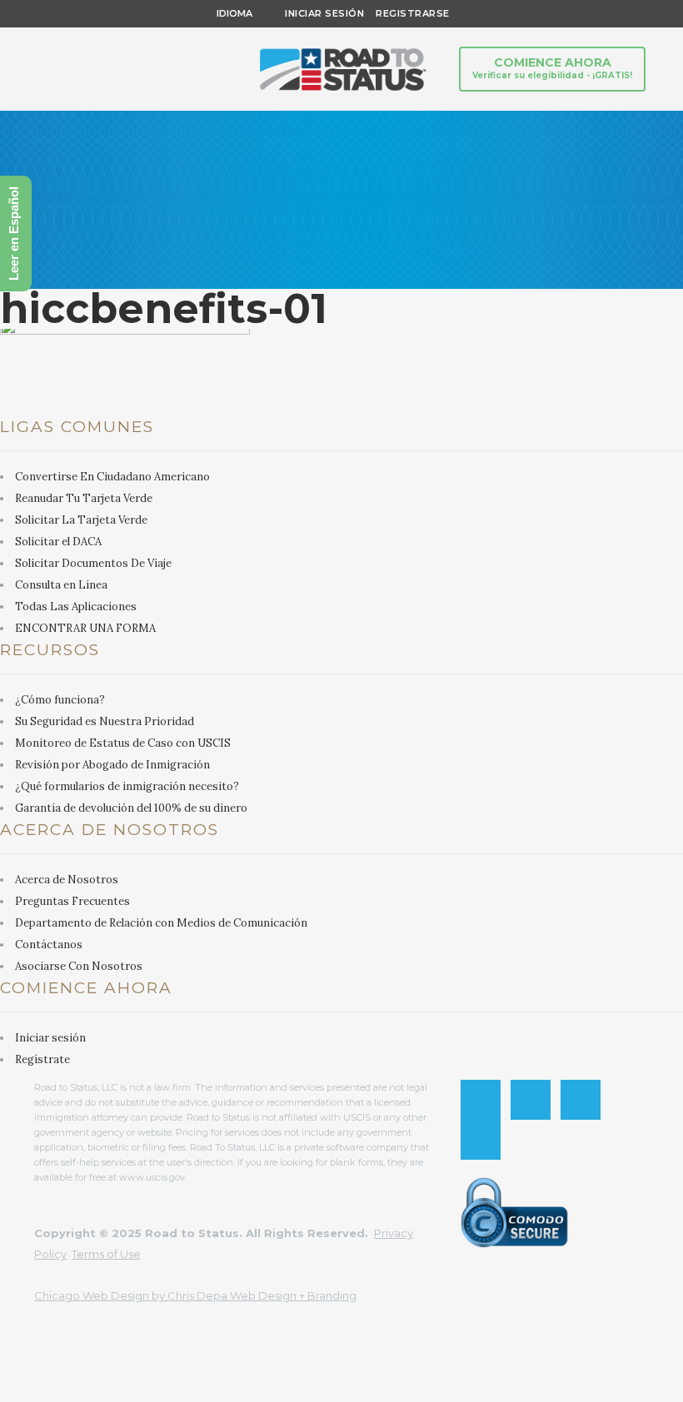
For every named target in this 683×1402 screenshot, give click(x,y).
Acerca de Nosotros (66, 880)
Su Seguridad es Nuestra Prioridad (104, 721)
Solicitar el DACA (58, 541)
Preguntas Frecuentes (72, 901)
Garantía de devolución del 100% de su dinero (131, 808)
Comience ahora (552, 68)
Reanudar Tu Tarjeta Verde (83, 498)
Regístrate (42, 1059)
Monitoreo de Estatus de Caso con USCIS (123, 743)
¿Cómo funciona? (60, 700)
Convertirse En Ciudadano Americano (112, 477)
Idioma (234, 13)
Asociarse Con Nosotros (78, 966)
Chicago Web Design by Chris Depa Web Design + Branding (195, 1295)
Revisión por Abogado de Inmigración (112, 765)
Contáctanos (48, 944)
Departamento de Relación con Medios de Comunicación (161, 923)
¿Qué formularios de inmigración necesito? (127, 786)
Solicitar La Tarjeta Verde (81, 520)
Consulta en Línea (61, 585)
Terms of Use (106, 1253)
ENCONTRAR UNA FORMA (85, 628)
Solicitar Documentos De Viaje (93, 563)
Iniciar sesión (50, 1038)
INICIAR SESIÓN (324, 13)
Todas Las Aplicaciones (76, 606)
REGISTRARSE (407, 13)
